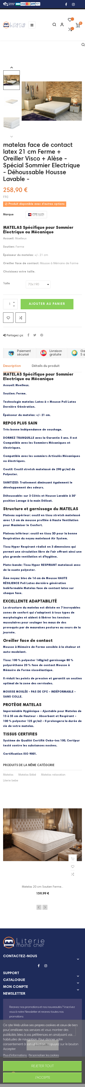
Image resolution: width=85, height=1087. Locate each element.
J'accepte (42, 1077)
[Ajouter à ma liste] (8, 317)
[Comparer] (70, 30)
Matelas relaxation (53, 775)
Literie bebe (10, 780)
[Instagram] (73, 5)
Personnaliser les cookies (44, 1055)
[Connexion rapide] (60, 25)
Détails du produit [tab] (46, 366)
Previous (11, 136)
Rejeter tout (42, 1066)
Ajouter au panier (47, 304)
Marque (8, 214)
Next (11, 67)
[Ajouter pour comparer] (20, 317)
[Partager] (28, 335)
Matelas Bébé (27, 775)
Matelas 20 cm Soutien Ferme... (42, 887)
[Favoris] (70, 20)
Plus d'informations (15, 1055)
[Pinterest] (41, 335)
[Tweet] (34, 335)
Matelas (8, 775)
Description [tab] (12, 366)
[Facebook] (66, 5)
